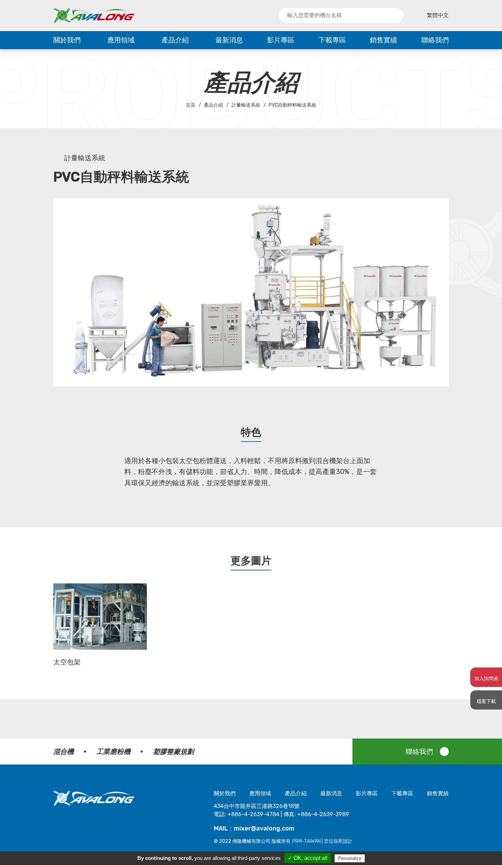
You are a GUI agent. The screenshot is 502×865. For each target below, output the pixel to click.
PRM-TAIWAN (306, 841)
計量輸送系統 (84, 158)
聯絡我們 (435, 40)
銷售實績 (383, 40)
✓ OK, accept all (307, 858)
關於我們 (67, 40)
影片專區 (280, 40)
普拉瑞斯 (333, 841)
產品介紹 (175, 40)
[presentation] (42, 628)
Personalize (349, 858)
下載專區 (332, 40)
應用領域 (121, 40)
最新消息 (229, 40)
